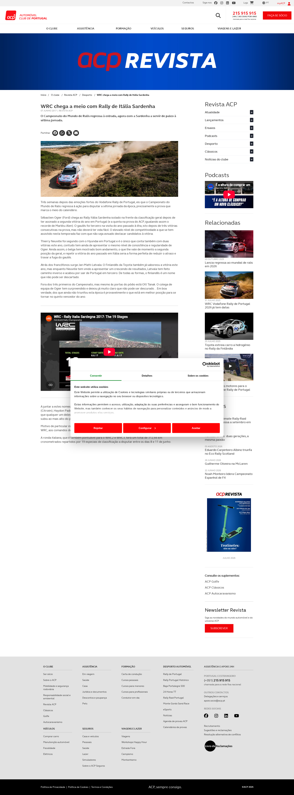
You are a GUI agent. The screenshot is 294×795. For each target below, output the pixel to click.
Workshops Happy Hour (134, 742)
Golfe (46, 716)
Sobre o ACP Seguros (93, 765)
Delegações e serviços (216, 696)
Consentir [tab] (96, 375)
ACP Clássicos (214, 587)
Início (43, 94)
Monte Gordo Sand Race (176, 703)
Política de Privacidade (53, 787)
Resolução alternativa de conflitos (222, 734)
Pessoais (87, 742)
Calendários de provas (175, 727)
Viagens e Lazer (131, 728)
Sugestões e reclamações (218, 730)
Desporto (87, 94)
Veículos (49, 728)
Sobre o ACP (49, 680)
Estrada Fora (128, 748)
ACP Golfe (212, 581)
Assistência (89, 666)
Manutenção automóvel (56, 742)
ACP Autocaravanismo (220, 593)
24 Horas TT (169, 691)
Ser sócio (48, 674)
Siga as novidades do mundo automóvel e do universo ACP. (229, 619)
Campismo (127, 754)
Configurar (145, 427)
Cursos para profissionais (134, 691)
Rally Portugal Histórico (176, 680)
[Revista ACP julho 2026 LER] (229, 522)
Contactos (188, 2)
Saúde (85, 680)
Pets (84, 703)
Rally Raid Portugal (173, 697)
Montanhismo (128, 759)
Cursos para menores (132, 686)
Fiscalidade (49, 748)
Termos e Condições (102, 787)
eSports (167, 709)
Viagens (125, 736)
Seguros (87, 728)
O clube (55, 94)
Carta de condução (131, 674)
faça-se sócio (277, 15)
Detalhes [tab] (147, 375)
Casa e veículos (90, 736)
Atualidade (228, 112)
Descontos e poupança (94, 697)
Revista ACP (70, 94)
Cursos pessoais (129, 680)
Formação (128, 666)
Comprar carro (51, 736)
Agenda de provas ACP (175, 721)
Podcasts (228, 136)
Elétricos (48, 754)
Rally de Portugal (172, 674)
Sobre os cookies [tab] (198, 375)
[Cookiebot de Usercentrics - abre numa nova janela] (205, 364)
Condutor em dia (130, 697)
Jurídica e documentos (94, 691)
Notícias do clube (228, 159)
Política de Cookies (78, 787)
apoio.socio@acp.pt (214, 700)
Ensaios (228, 128)
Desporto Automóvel (177, 666)
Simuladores (89, 759)
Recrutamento (212, 725)
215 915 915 (244, 13)
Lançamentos (228, 120)
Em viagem (88, 674)
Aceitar (196, 427)
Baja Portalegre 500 (174, 686)
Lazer (85, 754)
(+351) (217, 680)
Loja (245, 2)
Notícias (167, 715)
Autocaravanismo (52, 722)
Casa (85, 686)
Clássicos (228, 151)
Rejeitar (98, 427)
